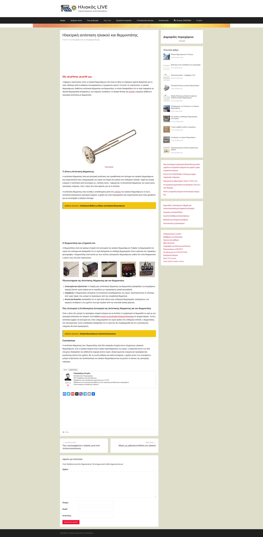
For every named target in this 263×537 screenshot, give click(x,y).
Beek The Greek (169, 258)
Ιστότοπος (66, 516)
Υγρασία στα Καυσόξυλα (172, 212)
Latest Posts (73, 370)
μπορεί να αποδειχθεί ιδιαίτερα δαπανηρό (117, 316)
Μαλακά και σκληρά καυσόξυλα (175, 220)
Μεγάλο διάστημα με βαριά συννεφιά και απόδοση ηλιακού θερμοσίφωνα (184, 97)
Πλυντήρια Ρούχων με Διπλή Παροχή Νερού (185, 85)
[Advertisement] (109, 57)
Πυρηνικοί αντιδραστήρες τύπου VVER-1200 (180, 181)
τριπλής (132, 92)
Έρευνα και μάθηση (171, 240)
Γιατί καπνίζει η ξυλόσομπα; (174, 223)
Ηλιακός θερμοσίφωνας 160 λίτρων (182, 54)
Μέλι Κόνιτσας (168, 243)
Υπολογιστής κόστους (145, 20)
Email (65, 509)
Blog (67, 432)
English (199, 20)
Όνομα (65, 503)
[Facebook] (68, 385)
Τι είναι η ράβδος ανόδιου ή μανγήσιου (183, 127)
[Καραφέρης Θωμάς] (68, 380)
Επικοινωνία (163, 20)
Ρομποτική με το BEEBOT (173, 249)
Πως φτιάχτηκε (93, 20)
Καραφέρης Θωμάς (93, 40)
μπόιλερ (117, 192)
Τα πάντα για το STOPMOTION (175, 252)
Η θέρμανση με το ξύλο (172, 234)
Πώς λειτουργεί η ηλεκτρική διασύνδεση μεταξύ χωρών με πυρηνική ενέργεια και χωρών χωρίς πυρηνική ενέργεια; (181, 167)
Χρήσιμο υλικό (76, 20)
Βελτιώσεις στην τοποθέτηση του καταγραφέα (185, 65)
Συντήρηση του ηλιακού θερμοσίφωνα (183, 137)
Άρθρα (62, 20)
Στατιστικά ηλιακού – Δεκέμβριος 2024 (183, 75)
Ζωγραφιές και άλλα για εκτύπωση (176, 246)
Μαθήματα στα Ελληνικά (172, 237)
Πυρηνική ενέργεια (170, 255)
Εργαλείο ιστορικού (123, 20)
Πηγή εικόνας (109, 167)
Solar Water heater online (173, 261)
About (65, 370)
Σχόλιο (65, 469)
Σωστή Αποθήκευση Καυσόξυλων (176, 216)
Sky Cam (107, 20)
